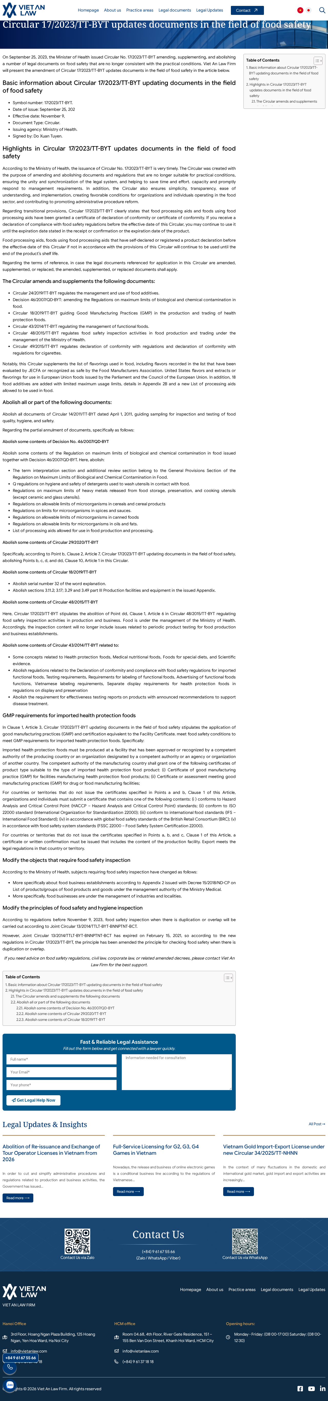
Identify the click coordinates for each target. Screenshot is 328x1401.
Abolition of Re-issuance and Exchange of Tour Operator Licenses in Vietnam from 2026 (51, 1153)
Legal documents (175, 10)
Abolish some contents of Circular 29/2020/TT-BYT (65, 1013)
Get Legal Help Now (35, 1100)
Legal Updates (209, 10)
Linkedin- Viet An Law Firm (322, 1389)
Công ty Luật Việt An (300, 10)
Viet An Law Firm (308, 10)
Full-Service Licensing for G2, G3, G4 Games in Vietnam (156, 1149)
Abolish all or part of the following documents (53, 1002)
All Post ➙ (317, 1124)
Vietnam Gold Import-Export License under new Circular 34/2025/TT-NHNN (274, 1149)
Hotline (10, 1368)
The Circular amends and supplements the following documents (68, 996)
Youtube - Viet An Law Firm (311, 1389)
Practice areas (139, 10)
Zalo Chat (10, 1386)
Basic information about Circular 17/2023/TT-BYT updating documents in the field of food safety (85, 984)
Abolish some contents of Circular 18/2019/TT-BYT (65, 1019)
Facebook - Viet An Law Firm (300, 1389)
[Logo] (24, 10)
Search (322, 10)
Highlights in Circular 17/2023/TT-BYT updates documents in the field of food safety (76, 990)
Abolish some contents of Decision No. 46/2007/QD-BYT (69, 1008)
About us (112, 10)
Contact (247, 10)
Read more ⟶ (17, 1198)
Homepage (88, 10)
